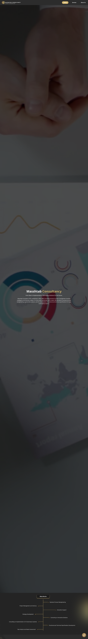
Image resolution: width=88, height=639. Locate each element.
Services (74, 2)
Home (65, 2)
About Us (83, 2)
